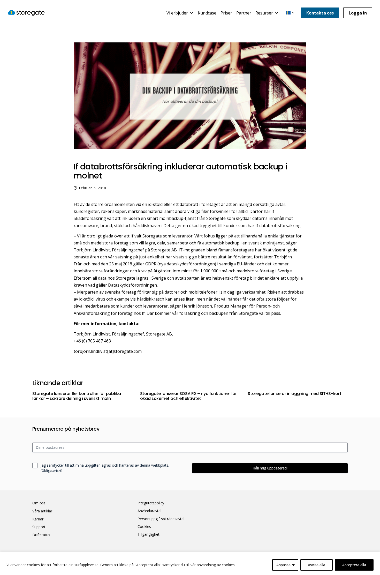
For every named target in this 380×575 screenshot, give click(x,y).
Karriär (37, 519)
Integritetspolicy (151, 503)
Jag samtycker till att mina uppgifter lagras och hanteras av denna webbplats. (105, 468)
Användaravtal (149, 511)
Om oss (38, 503)
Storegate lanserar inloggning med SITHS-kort (294, 394)
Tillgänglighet (148, 534)
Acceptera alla (354, 564)
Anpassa (283, 564)
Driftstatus (41, 535)
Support (38, 527)
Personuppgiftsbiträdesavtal (161, 519)
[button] (290, 12)
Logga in (358, 13)
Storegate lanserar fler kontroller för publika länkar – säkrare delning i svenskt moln (76, 396)
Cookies (144, 526)
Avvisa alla (316, 564)
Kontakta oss (320, 13)
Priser (226, 13)
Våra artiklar (42, 511)
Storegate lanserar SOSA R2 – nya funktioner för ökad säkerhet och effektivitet (188, 396)
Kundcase (207, 13)
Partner (243, 13)
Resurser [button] (264, 13)
